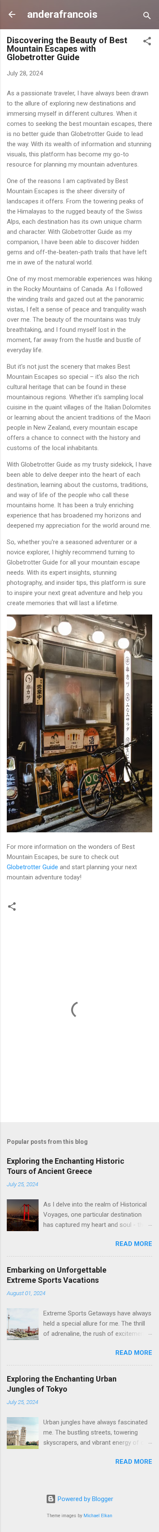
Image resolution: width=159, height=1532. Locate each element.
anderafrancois (62, 14)
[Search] (147, 17)
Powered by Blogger (84, 1499)
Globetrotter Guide (32, 867)
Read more (133, 1244)
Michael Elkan (98, 1515)
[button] (147, 42)
